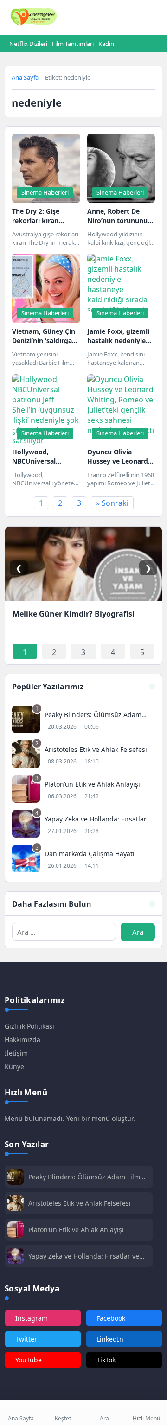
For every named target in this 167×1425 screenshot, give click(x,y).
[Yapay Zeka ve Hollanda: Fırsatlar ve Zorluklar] (83, 825)
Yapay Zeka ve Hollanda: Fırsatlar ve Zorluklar (83, 1256)
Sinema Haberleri (45, 192)
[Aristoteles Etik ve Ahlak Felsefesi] (83, 755)
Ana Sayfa (25, 77)
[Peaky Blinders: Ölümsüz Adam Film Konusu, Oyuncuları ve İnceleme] (83, 721)
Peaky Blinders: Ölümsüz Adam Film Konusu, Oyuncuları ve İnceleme (84, 1176)
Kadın (106, 43)
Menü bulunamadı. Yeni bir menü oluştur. (70, 1118)
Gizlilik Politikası (29, 1026)
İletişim (16, 1053)
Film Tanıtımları (73, 43)
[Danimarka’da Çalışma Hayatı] (83, 860)
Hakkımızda (22, 1039)
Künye (14, 1066)
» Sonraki (112, 503)
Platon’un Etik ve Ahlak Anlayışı (76, 1229)
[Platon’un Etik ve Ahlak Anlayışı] (83, 790)
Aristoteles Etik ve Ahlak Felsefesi (79, 1203)
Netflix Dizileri (28, 43)
